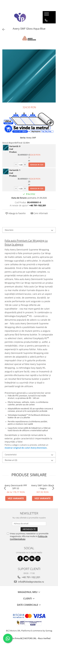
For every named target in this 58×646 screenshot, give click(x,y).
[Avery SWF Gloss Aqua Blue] (29, 76)
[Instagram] (38, 558)
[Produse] (47, 15)
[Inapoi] (2, 29)
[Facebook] (20, 558)
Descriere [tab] (9, 230)
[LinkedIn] (32, 558)
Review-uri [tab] (11, 460)
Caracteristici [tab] (11, 454)
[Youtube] (26, 558)
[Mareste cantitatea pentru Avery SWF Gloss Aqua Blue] (25, 165)
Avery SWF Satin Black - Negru (42, 487)
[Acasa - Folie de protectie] (20, 17)
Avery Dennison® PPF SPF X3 (16, 487)
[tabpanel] (29, 76)
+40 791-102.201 (30, 577)
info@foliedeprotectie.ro (30, 581)
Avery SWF (31, 137)
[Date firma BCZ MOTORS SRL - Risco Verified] (29, 638)
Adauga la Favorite (17, 213)
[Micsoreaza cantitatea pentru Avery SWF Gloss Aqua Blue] (16, 165)
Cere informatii (40, 213)
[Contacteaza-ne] (46, 20)
